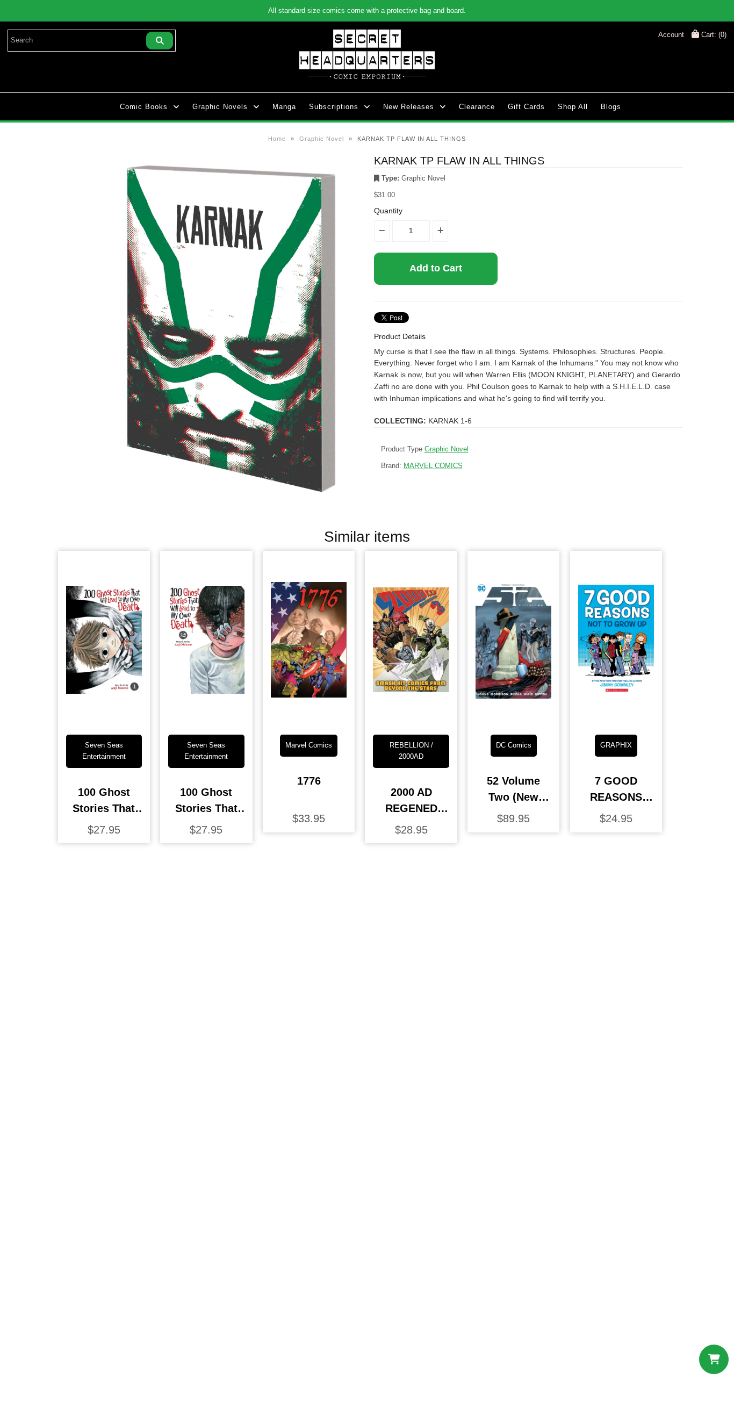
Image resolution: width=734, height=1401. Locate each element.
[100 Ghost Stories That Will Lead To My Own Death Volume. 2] (206, 718)
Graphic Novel (321, 138)
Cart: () (712, 35)
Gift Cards (526, 107)
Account (671, 35)
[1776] (309, 718)
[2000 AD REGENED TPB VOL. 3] (411, 718)
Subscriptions (333, 107)
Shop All (573, 107)
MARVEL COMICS (433, 466)
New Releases (408, 107)
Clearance (477, 107)
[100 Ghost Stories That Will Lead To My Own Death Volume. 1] (104, 718)
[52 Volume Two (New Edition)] (513, 718)
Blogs (611, 107)
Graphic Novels (220, 107)
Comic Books (144, 107)
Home (277, 138)
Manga (284, 107)
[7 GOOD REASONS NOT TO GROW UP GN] (616, 718)
